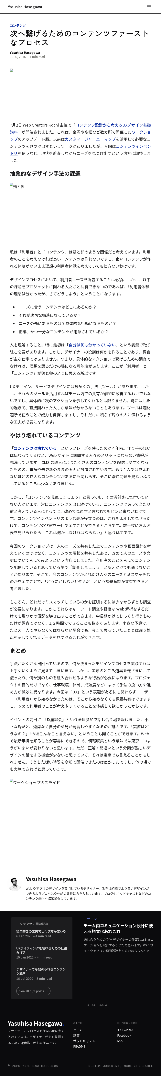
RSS (120, 1040)
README (79, 1046)
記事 (76, 1035)
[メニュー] (149, 7)
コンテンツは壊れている (35, 448)
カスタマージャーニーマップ (90, 139)
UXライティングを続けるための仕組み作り (41, 950)
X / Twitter (125, 1029)
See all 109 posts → (33, 991)
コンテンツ (18, 25)
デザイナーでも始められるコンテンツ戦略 (41, 971)
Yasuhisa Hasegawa (25, 7)
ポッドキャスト (84, 1040)
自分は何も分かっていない (92, 345)
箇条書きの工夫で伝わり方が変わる (41, 931)
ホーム (78, 1029)
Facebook (124, 1035)
